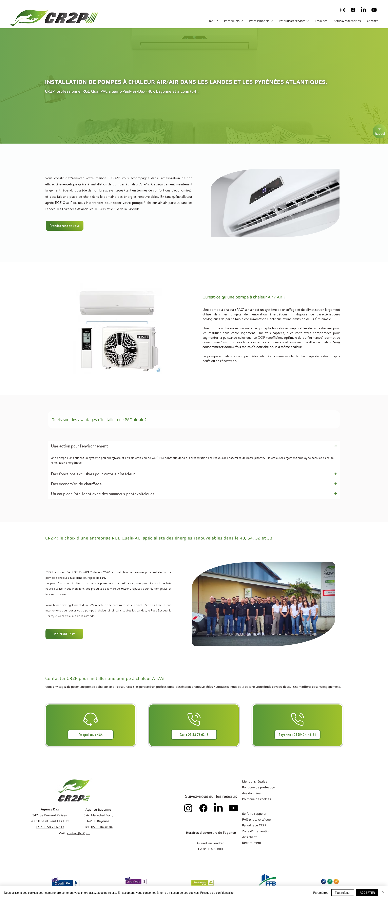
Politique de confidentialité (217, 893)
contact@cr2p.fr (78, 833)
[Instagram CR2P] (343, 10)
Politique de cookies (257, 799)
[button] (64, 226)
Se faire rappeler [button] (254, 813)
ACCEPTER (367, 893)
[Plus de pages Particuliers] (242, 21)
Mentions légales (254, 781)
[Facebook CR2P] (353, 10)
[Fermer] (383, 892)
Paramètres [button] (320, 893)
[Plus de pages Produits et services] (308, 21)
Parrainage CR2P (254, 825)
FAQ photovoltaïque (256, 819)
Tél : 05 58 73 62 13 (50, 827)
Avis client (249, 837)
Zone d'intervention (256, 831)
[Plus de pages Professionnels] (272, 21)
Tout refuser (342, 893)
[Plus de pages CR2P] (217, 21)
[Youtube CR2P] (374, 10)
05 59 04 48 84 (102, 827)
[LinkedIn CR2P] (364, 10)
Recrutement (251, 843)
